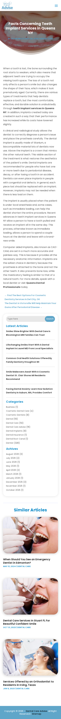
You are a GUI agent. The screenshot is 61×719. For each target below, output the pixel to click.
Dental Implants (14, 430)
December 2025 (14, 481)
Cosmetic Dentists (15, 414)
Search (50, 318)
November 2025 (14, 485)
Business (10, 406)
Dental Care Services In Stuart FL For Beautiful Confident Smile (26, 622)
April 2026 (11, 470)
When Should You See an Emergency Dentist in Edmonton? (26, 561)
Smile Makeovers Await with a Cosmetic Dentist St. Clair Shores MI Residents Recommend (28, 375)
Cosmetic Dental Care (17, 410)
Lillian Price (17, 38)
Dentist (9, 442)
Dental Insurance (15, 434)
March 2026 (12, 474)
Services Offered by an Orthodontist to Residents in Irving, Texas (28, 683)
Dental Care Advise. (37, 711)
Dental (9, 418)
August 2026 (12, 454)
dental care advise (16, 426)
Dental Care (46, 38)
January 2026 (13, 477)
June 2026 (11, 462)
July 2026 (11, 458)
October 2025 (13, 490)
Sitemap (36, 713)
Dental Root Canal (15, 438)
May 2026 (11, 465)
